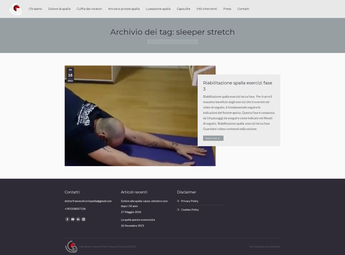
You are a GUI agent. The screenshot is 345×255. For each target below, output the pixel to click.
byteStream (274, 246)
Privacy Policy (189, 201)
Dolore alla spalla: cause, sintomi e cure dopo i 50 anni (144, 203)
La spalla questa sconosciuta (138, 219)
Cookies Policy (190, 209)
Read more (211, 138)
